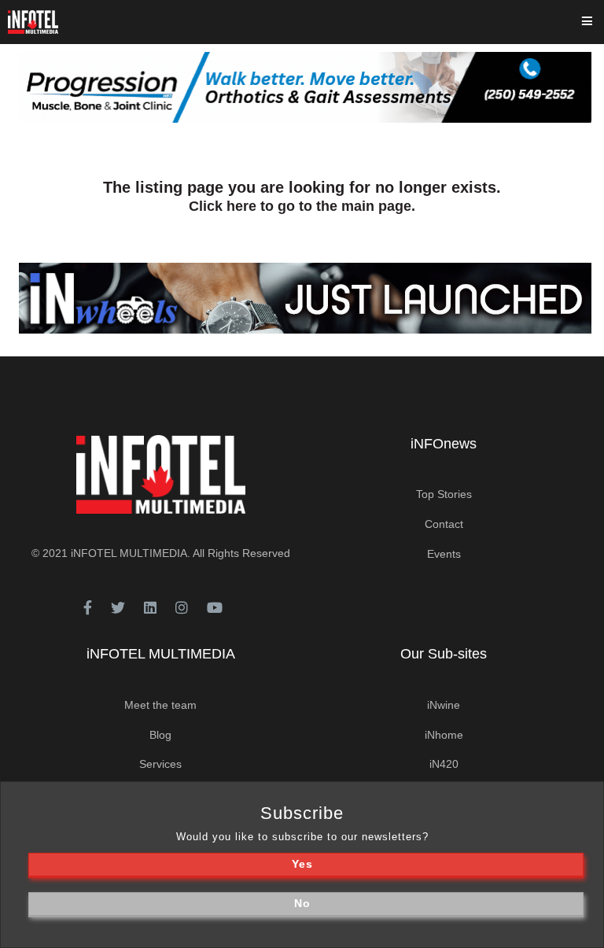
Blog (160, 735)
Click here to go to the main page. (302, 206)
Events (444, 554)
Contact (444, 524)
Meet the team (160, 705)
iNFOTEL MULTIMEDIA (129, 553)
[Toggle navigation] (597, 22)
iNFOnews (444, 444)
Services (160, 764)
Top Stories (444, 494)
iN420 (444, 764)
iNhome (444, 735)
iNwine (443, 705)
